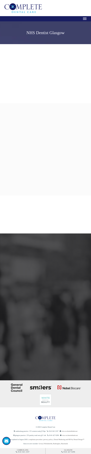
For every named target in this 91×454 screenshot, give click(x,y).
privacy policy (10, 360)
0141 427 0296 (69, 452)
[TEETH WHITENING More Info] (31, 155)
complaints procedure (35, 439)
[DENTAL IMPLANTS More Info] (45, 182)
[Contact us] (6, 441)
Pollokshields (48, 444)
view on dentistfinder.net (69, 431)
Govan (41, 444)
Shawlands (64, 444)
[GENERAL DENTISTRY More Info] (31, 128)
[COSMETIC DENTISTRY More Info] (58, 128)
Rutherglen (56, 444)
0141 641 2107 (24, 452)
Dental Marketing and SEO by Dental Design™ (69, 439)
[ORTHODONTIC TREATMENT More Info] (58, 155)
